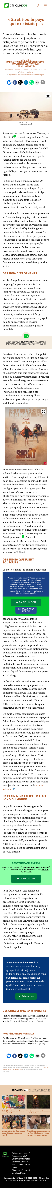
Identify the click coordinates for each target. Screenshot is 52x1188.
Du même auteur (39, 1090)
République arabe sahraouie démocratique (26, 75)
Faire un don (28, 996)
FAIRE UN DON (27, 879)
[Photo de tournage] (26, 106)
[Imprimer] (42, 82)
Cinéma (43, 70)
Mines (30, 72)
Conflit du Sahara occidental (17, 70)
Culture (22, 72)
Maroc (34, 70)
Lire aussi (17, 1090)
